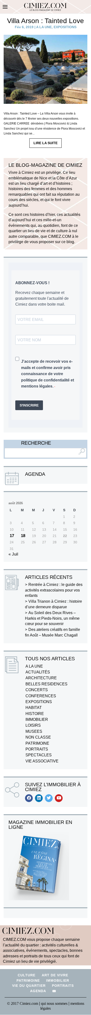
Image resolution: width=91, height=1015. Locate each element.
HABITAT (33, 708)
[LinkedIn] (39, 798)
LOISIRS (33, 725)
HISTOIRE (34, 714)
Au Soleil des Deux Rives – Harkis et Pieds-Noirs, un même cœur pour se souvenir (52, 618)
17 (12, 535)
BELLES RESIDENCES (46, 684)
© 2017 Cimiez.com (22, 1003)
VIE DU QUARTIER (29, 986)
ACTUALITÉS (37, 672)
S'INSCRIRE (29, 405)
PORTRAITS (36, 749)
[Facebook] (29, 798)
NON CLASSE (38, 737)
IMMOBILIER (36, 719)
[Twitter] (49, 798)
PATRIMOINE (37, 743)
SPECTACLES (38, 755)
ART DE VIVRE (55, 975)
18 (23, 535)
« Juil (13, 554)
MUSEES (33, 731)
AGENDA (38, 991)
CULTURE (26, 975)
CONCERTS (36, 690)
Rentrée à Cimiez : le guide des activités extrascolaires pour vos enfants (54, 590)
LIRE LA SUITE (45, 143)
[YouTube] (59, 798)
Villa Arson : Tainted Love (45, 21)
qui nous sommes (54, 1003)
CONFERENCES (40, 696)
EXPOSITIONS (65, 27)
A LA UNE (44, 27)
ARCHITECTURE (41, 678)
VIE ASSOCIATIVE (41, 761)
